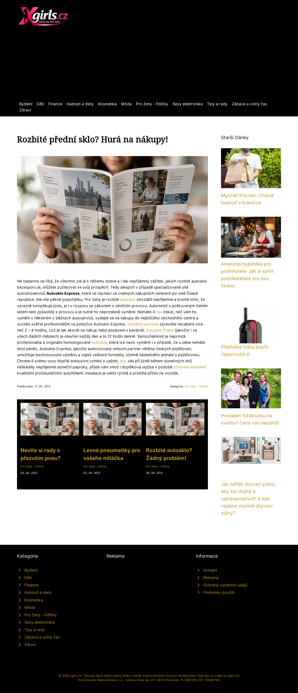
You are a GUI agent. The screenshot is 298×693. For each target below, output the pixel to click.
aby (123, 361)
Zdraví (25, 110)
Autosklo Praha (159, 330)
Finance (55, 104)
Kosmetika (107, 104)
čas (159, 312)
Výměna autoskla (142, 324)
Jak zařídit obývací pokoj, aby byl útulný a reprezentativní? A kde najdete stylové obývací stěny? (248, 498)
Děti (40, 104)
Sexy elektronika (188, 104)
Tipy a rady (217, 104)
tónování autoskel (189, 367)
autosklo (127, 299)
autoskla (99, 342)
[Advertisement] (149, 68)
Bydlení (25, 104)
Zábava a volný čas (249, 104)
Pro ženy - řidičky (152, 104)
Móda (126, 104)
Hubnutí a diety (80, 104)
